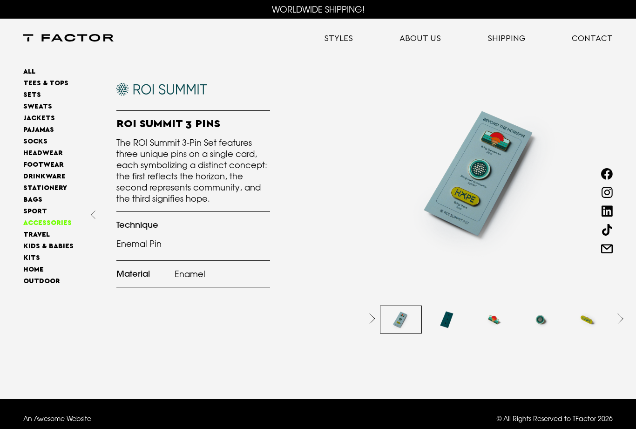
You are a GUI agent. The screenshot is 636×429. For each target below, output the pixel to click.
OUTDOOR (41, 281)
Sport (35, 211)
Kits (31, 257)
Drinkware (44, 176)
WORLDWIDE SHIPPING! (318, 9)
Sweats (37, 106)
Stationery (45, 187)
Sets (32, 94)
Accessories (47, 222)
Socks (35, 141)
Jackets (39, 118)
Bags (32, 199)
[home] (68, 39)
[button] (372, 318)
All (29, 71)
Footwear (43, 164)
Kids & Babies (48, 246)
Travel (36, 234)
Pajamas (38, 129)
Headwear (43, 153)
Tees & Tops (45, 83)
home (33, 269)
